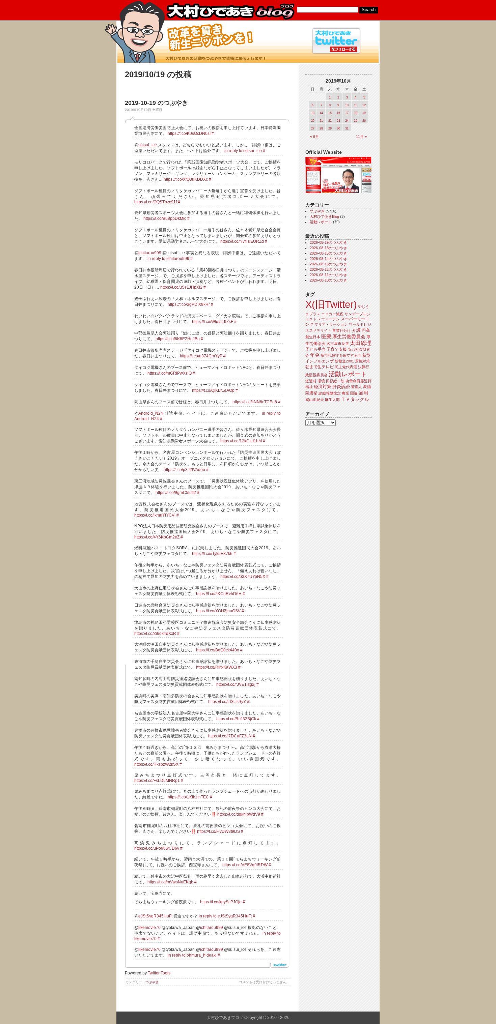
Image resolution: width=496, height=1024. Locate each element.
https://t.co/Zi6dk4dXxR (155, 633)
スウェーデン (329, 319)
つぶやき (152, 982)
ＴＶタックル (355, 399)
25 (355, 120)
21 (321, 120)
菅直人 (356, 387)
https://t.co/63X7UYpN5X (242, 576)
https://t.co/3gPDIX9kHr (189, 304)
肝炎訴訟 (341, 386)
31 (347, 128)
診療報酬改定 (330, 393)
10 (347, 105)
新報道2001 (344, 361)
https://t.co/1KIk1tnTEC (188, 797)
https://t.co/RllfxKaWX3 (216, 667)
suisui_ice (147, 145)
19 (364, 113)
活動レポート (321, 222)
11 (355, 105)
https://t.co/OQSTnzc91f (155, 202)
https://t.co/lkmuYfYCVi (154, 515)
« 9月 (314, 137)
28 (321, 128)
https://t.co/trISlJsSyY (227, 701)
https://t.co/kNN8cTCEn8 (254, 402)
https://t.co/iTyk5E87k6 (212, 553)
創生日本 (312, 337)
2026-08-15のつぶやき (328, 253)
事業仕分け (341, 330)
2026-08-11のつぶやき (328, 275)
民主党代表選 (346, 367)
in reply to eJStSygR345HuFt (225, 916)
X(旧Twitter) (331, 304)
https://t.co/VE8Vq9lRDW (245, 864)
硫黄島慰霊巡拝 (358, 381)
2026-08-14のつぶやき (328, 259)
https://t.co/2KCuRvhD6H (219, 593)
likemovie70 (149, 927)
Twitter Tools (159, 973)
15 (330, 113)
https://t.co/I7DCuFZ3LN (230, 736)
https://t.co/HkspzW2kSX (156, 764)
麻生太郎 (332, 400)
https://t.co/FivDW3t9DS (218, 831)
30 (338, 128)
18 (355, 113)
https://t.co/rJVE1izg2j (235, 684)
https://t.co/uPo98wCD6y (156, 848)
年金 (315, 355)
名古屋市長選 (338, 344)
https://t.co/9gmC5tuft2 (176, 492)
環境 (321, 381)
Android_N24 (150, 413)
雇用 (363, 393)
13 (312, 113)
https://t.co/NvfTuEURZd (242, 241)
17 (347, 113)
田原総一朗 (335, 381)
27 (312, 128)
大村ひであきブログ (230, 11)
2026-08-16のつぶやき (328, 248)
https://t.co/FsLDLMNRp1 (157, 780)
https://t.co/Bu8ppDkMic (164, 218)
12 (364, 105)
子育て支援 (337, 349)
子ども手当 (315, 349)
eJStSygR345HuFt (155, 916)
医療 (326, 336)
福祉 (309, 387)
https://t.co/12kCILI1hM (241, 441)
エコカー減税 (332, 314)
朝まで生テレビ (319, 366)
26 (364, 120)
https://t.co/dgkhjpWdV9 (238, 814)
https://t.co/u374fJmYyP (201, 356)
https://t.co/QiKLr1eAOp (213, 390)
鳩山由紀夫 (314, 400)
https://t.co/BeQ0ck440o (217, 650)
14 (321, 113)
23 (338, 120)
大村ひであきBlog (324, 216)
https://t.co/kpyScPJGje (221, 902)
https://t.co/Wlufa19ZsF (212, 321)
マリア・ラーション (331, 324)
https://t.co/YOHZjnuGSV (218, 611)
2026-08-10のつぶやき (328, 280)
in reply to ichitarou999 (168, 258)
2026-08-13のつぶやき (328, 264)
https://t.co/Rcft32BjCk (236, 718)
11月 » (361, 137)
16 (338, 113)
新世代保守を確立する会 (341, 355)
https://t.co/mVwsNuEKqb (170, 882)
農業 (345, 393)
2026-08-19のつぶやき (328, 242)
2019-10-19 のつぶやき (156, 102)
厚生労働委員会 (348, 336)
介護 (356, 330)
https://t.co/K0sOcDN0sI (189, 133)
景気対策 (362, 361)
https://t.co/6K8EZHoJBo (178, 339)
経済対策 (322, 386)
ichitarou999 (149, 253)
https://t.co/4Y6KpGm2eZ (157, 537)
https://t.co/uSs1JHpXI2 (181, 287)
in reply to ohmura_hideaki (192, 955)
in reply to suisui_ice (243, 150)
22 (330, 120)
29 (330, 128)
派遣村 (310, 381)
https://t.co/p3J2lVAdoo (184, 469)
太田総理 (360, 343)
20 (312, 120)
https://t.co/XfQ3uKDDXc (186, 179)
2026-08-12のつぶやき (328, 269)
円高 (366, 330)
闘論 (354, 393)
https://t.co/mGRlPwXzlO (169, 373)
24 (347, 120)
